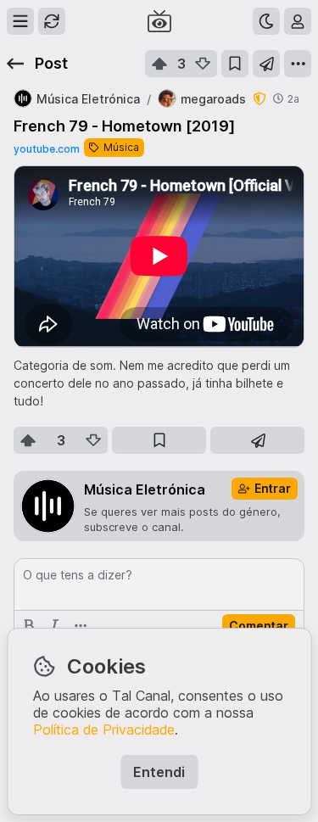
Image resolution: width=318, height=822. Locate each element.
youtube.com (47, 149)
